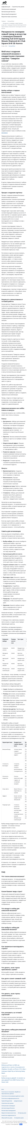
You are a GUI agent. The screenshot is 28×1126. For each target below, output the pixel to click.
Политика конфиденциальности (10, 1098)
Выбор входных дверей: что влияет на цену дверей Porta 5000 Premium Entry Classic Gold (13, 1079)
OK (21, 1124)
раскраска (4, 133)
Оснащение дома (19, 1118)
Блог (2, 1089)
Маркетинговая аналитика (9, 16)
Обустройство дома (6, 1118)
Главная (3, 21)
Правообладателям (6, 1101)
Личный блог (10, 21)
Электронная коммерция (8, 9)
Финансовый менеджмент (9, 14)
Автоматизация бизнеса (8, 11)
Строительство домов (18, 6)
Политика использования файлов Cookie (12, 1096)
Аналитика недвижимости (8, 1115)
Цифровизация (5, 6)
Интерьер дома (22, 1113)
